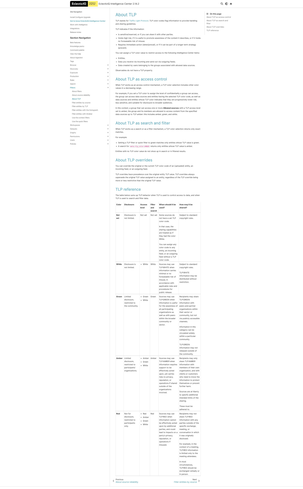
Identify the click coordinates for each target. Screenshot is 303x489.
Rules (72, 80)
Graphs (73, 133)
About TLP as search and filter (217, 22)
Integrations (75, 28)
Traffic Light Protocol (138, 20)
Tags (72, 61)
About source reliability (81, 95)
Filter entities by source (81, 103)
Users (72, 140)
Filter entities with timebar (82, 114)
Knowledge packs (77, 46)
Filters (72, 88)
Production (74, 76)
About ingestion (76, 58)
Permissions (75, 136)
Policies (73, 144)
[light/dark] (226, 3)
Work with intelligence (78, 25)
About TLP (76, 99)
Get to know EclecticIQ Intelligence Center (87, 21)
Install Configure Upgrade (80, 17)
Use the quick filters (80, 121)
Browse (73, 65)
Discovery (74, 69)
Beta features (75, 43)
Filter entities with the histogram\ (85, 110)
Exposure (74, 73)
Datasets (73, 129)
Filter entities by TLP (80, 106)
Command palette (77, 50)
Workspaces (75, 125)
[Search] (222, 3)
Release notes (75, 32)
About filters (77, 91)
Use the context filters (81, 118)
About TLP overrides (215, 27)
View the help (75, 54)
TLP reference (213, 30)
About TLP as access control (219, 17)
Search (73, 84)
